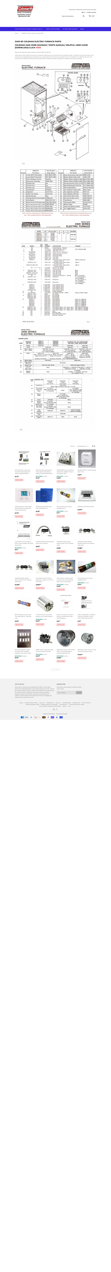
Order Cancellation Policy (32, 704)
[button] (39, 476)
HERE (39, 47)
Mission (64, 706)
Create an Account (91, 12)
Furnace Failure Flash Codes (76, 704)
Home (16, 33)
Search (21, 702)
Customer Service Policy (31, 702)
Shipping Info (50, 702)
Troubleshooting (66, 702)
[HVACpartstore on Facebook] (54, 709)
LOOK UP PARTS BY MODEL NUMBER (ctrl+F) (28, 29)
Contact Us (42, 702)
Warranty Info (76, 702)
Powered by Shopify (61, 713)
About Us (58, 702)
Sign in (83, 12)
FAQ (69, 706)
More (82, 29)
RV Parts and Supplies (70, 29)
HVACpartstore (51, 713)
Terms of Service (85, 702)
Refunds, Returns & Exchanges (49, 704)
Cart (93, 16)
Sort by (72, 446)
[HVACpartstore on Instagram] (56, 709)
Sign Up (79, 692)
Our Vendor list (63, 704)
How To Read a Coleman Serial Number (50, 706)
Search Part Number (53, 29)
